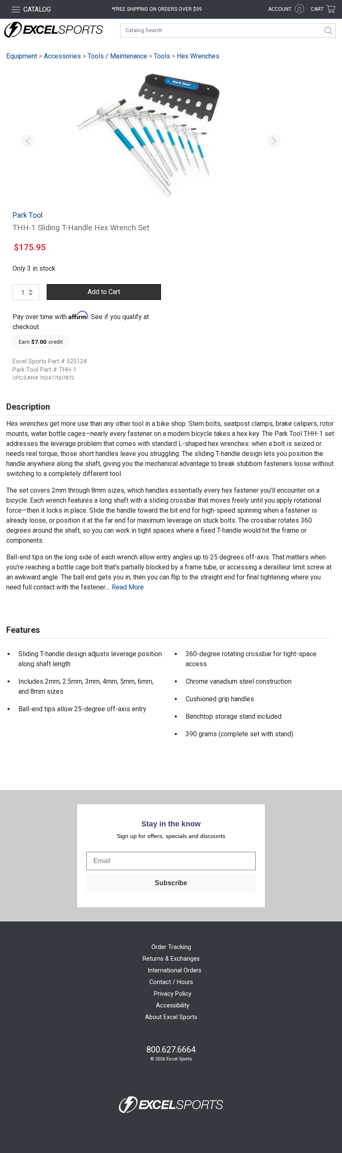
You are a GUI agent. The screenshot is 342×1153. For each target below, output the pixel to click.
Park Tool (28, 215)
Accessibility (172, 1005)
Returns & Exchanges (171, 958)
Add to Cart (104, 292)
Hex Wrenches (198, 56)
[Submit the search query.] (329, 30)
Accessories (62, 56)
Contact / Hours (171, 982)
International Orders (174, 970)
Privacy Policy (172, 993)
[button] (28, 141)
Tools (162, 56)
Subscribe (171, 882)
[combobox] (228, 30)
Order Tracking (171, 947)
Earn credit (41, 341)
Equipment (21, 56)
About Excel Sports (171, 1017)
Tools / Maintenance (117, 56)
